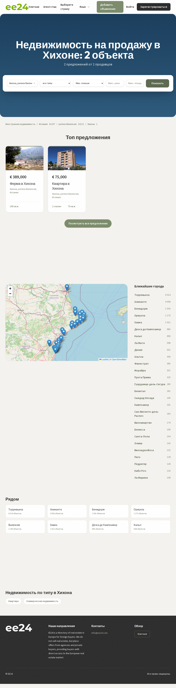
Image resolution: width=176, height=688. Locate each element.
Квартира (13, 601)
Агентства (49, 7)
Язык (83, 7)
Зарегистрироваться (153, 7)
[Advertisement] (88, 252)
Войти (130, 7)
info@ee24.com (99, 633)
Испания (43, 124)
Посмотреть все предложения (88, 223)
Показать (157, 83)
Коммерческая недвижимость (42, 601)
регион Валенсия (67, 124)
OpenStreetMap (119, 359)
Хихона (91, 124)
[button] (64, 332)
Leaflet (104, 359)
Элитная (33, 7)
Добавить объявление (108, 7)
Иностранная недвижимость (20, 124)
